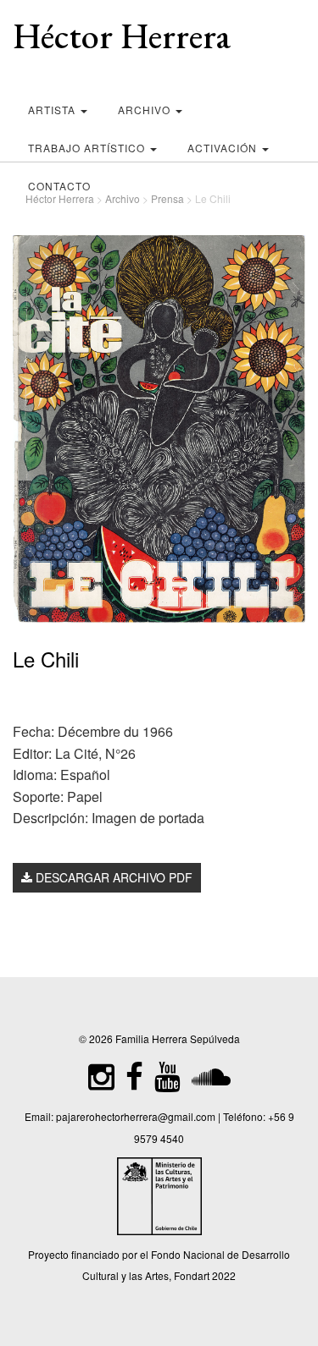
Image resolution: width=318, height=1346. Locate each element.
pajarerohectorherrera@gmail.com (135, 1116)
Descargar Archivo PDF (112, 877)
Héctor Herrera (122, 36)
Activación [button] (223, 147)
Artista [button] (53, 109)
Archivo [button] (146, 109)
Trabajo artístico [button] (88, 147)
